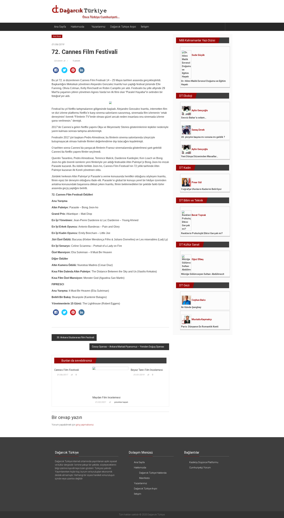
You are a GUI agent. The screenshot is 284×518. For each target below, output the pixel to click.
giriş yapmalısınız (85, 424)
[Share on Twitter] (64, 72)
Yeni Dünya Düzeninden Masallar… (199, 156)
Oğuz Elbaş (197, 259)
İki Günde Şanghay (191, 307)
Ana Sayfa (60, 26)
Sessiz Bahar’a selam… (193, 117)
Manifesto (144, 478)
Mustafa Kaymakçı (202, 319)
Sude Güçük (198, 55)
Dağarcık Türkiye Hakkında (152, 473)
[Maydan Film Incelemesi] (110, 380)
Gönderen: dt (59, 61)
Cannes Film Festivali (66, 369)
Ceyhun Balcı (199, 300)
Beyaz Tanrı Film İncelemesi (147, 369)
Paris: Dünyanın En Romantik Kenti (199, 326)
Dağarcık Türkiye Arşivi (123, 26)
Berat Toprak (199, 215)
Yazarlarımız (98, 26)
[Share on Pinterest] (73, 72)
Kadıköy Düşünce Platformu (203, 462)
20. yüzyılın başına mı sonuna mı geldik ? (203, 137)
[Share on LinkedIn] (81, 72)
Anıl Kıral (57, 36)
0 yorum (76, 61)
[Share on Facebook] (56, 72)
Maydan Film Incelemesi (106, 397)
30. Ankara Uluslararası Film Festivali (75, 337)
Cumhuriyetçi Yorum (200, 467)
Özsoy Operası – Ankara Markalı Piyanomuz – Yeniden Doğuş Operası (128, 346)
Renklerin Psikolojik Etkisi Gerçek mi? (202, 233)
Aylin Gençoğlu (200, 110)
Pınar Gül (197, 182)
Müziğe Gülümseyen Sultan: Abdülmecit (202, 274)
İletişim (145, 26)
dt (72, 375)
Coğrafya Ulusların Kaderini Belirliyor (201, 189)
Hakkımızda (77, 26)
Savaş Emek (198, 129)
